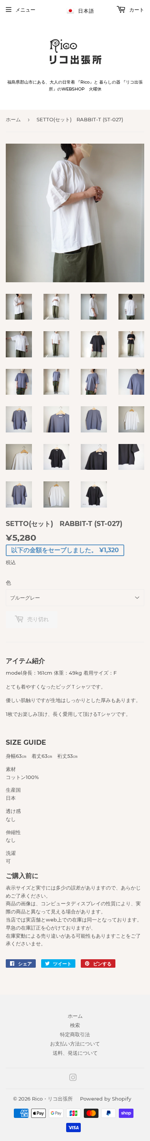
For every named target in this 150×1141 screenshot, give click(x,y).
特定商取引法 (75, 1034)
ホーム (13, 119)
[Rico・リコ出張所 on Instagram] (73, 1079)
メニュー (25, 10)
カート (136, 10)
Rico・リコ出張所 (52, 1099)
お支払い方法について (75, 1043)
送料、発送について (75, 1053)
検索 (75, 1025)
